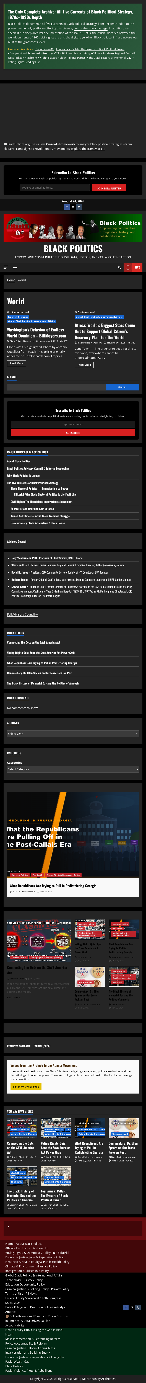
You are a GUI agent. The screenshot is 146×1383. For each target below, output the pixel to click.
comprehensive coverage (91, 28)
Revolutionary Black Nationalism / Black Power (38, 523)
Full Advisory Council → (22, 614)
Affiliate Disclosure (17, 1248)
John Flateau (49, 57)
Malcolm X (33, 57)
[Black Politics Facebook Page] (67, 207)
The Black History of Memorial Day (110, 57)
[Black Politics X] (73, 207)
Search (12, 377)
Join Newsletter (109, 188)
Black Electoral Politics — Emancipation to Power (39, 488)
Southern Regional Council (119, 53)
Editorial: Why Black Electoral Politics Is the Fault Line (45, 494)
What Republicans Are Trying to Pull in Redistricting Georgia (42, 663)
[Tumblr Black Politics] (79, 207)
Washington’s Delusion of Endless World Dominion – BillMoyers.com (36, 332)
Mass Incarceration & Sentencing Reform (32, 1339)
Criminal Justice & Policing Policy (27, 1289)
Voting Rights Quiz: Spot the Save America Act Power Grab (41, 652)
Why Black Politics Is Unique (23, 475)
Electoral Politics (20, 875)
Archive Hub (41, 1248)
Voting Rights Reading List (24, 62)
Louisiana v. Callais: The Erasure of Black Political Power (90, 49)
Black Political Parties (72, 57)
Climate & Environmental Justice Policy (31, 1266)
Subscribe (73, 433)
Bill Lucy (66, 53)
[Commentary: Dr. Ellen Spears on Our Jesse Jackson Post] (90, 977)
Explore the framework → (88, 149)
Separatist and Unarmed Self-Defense (32, 509)
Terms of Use (14, 1293)
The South (37, 875)
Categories (14, 763)
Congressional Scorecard (25, 53)
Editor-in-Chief (17, 1157)
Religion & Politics (18, 316)
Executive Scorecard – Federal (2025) (28, 1046)
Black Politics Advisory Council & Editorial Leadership (38, 468)
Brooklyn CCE (50, 53)
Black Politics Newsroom (22, 341)
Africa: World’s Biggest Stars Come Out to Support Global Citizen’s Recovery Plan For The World (105, 331)
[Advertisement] (73, 113)
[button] (6, 267)
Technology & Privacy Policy (24, 1280)
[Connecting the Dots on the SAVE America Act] (39, 941)
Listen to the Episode (26, 1086)
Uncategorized (85, 982)
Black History (119, 971)
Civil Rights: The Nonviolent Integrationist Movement (41, 501)
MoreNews (89, 1379)
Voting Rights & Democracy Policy (63, 875)
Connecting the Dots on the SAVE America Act (33, 642)
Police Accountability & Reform (26, 1343)
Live (137, 267)
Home (11, 280)
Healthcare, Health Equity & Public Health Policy (37, 1262)
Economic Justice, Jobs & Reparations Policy (34, 1257)
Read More (18, 362)
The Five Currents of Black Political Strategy (32, 483)
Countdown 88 (44, 49)
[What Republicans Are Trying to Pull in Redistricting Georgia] (73, 835)
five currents (54, 24)
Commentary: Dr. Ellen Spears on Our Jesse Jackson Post (39, 673)
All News (31, 1293)
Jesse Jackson (16, 57)
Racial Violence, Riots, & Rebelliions (28, 1371)
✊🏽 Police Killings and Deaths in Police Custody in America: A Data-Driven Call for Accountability (36, 1320)
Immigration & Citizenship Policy (27, 1271)
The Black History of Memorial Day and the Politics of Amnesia (43, 683)
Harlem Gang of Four (87, 53)
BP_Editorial (61, 1253)
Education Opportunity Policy (25, 1284)
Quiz (81, 928)
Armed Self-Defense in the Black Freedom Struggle (40, 516)
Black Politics (73, 248)
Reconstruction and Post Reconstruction (122, 976)
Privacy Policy (60, 1289)
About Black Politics (18, 461)
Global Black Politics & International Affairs (31, 321)
